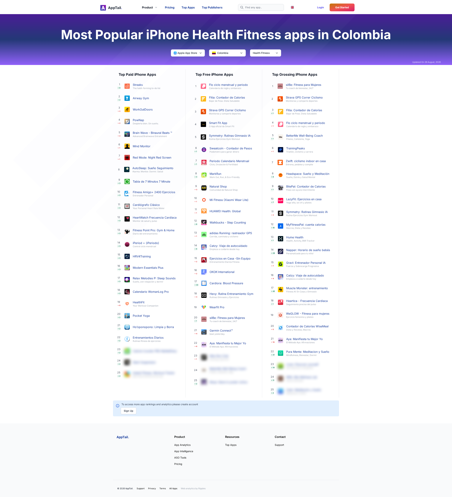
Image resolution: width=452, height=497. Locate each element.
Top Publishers (212, 7)
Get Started (342, 7)
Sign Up (128, 410)
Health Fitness (261, 52)
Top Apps (188, 7)
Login (320, 7)
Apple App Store (187, 52)
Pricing (169, 7)
